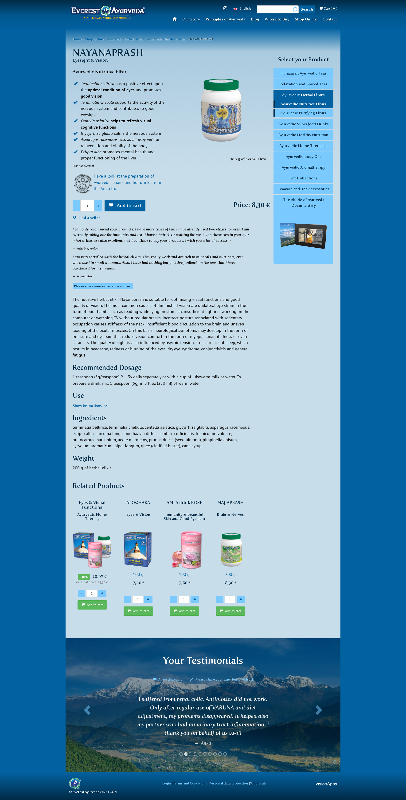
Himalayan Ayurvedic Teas (303, 73)
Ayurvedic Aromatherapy (303, 167)
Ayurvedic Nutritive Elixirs (167, 39)
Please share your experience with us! (224, 679)
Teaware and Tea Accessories (303, 189)
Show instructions (88, 405)
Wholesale (258, 783)
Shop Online (306, 19)
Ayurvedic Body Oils (303, 156)
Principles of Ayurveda (225, 19)
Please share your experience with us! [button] (103, 286)
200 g (230, 542)
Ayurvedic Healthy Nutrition (303, 135)
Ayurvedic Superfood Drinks (303, 124)
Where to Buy (277, 19)
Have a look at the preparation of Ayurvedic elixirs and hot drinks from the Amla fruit (127, 182)
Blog (255, 19)
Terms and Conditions (190, 783)
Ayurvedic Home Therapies (303, 145)
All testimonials (170, 679)
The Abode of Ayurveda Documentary (303, 203)
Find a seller (89, 218)
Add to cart (128, 205)
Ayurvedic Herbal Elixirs (125, 39)
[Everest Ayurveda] (108, 13)
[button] (86, 728)
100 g (138, 542)
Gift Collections (303, 178)
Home (176, 18)
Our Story (191, 19)
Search (307, 9)
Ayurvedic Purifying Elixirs (303, 113)
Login (166, 783)
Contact (330, 19)
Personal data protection (228, 783)
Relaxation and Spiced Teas (303, 84)
